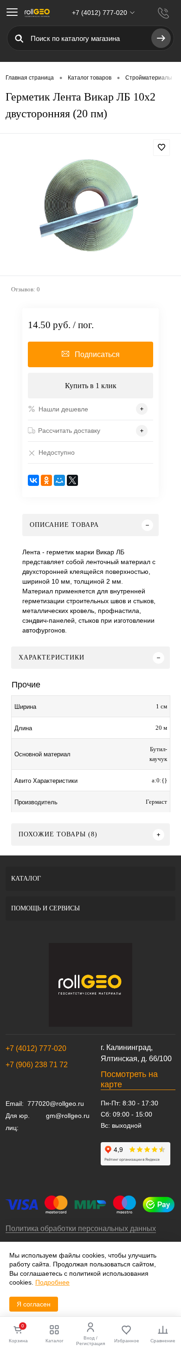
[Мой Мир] (59, 480)
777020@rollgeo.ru (55, 1103)
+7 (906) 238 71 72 (37, 1065)
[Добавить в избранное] (161, 147)
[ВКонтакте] (33, 480)
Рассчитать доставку (69, 430)
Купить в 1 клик (90, 386)
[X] (72, 480)
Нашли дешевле (63, 409)
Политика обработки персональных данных (81, 1228)
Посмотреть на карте (129, 1079)
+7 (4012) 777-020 (36, 1048)
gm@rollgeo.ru (68, 1115)
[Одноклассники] (46, 480)
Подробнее (52, 1282)
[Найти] (161, 38)
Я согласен (34, 1304)
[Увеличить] (90, 206)
